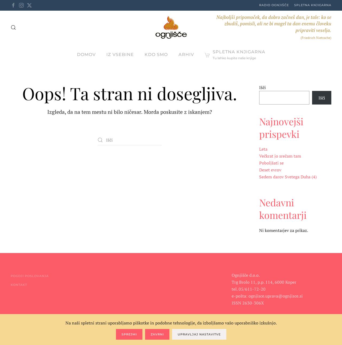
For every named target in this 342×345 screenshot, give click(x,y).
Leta (263, 149)
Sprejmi (129, 334)
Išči (262, 87)
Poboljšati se (271, 163)
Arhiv (186, 54)
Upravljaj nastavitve (199, 334)
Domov (86, 54)
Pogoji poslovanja (30, 276)
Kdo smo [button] (156, 54)
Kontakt (19, 285)
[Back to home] (171, 27)
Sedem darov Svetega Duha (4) (288, 177)
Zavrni (157, 334)
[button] (13, 27)
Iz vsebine (120, 54)
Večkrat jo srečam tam (280, 156)
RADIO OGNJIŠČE (274, 5)
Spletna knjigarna (312, 5)
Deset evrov (270, 170)
